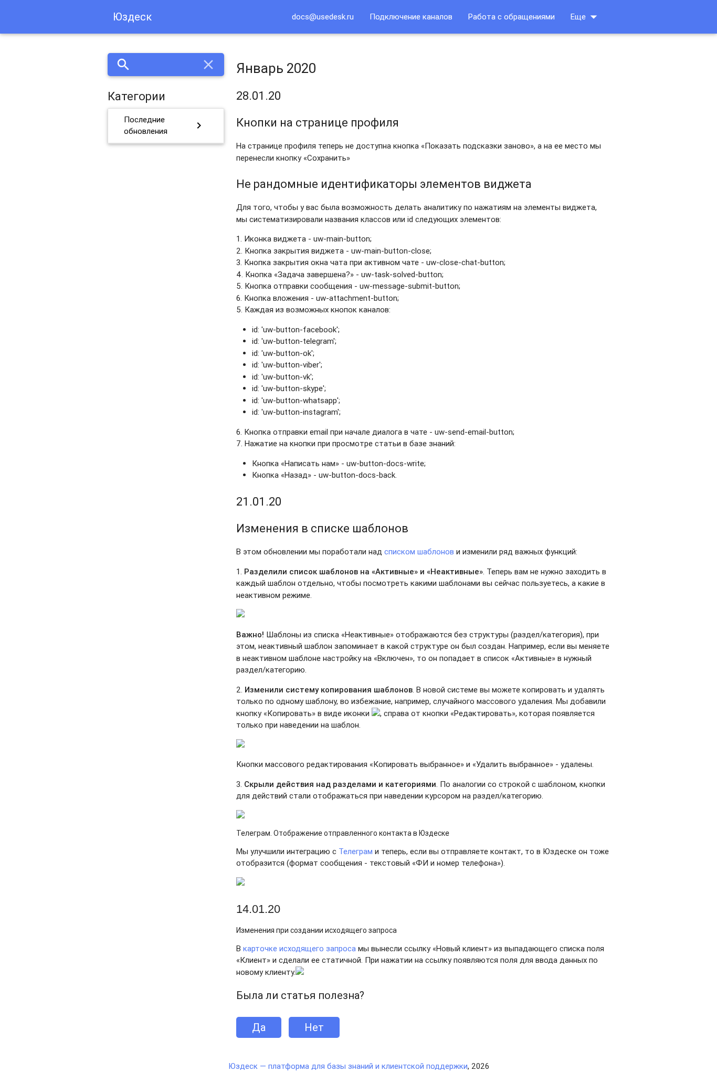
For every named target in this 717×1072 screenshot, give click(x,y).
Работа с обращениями (511, 17)
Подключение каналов (411, 17)
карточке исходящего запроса (299, 948)
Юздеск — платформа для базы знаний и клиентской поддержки (348, 1066)
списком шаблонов (419, 551)
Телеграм (356, 851)
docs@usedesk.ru (323, 17)
